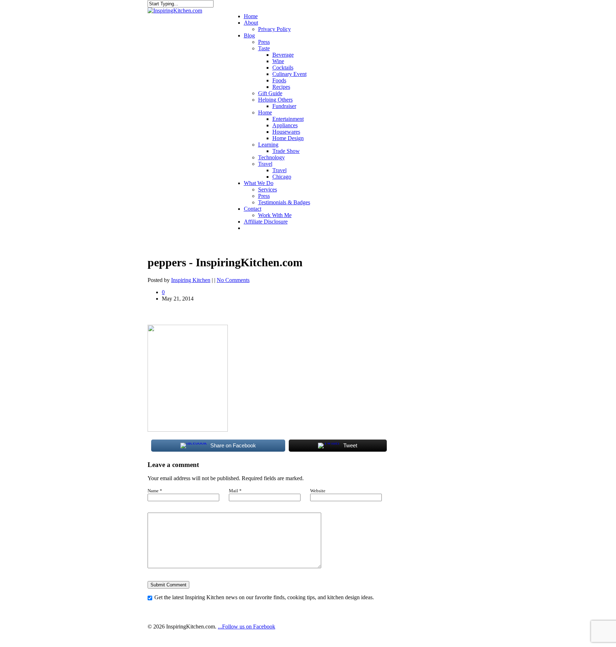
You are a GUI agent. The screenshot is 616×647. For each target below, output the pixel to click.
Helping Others (275, 100)
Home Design (288, 138)
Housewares (286, 132)
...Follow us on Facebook (246, 626)
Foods (279, 80)
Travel (265, 164)
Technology (271, 157)
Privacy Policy (274, 29)
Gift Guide (270, 93)
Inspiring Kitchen (190, 280)
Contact (252, 209)
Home (251, 16)
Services (267, 189)
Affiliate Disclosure (266, 222)
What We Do (258, 183)
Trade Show (286, 151)
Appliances (285, 125)
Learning (268, 145)
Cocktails (282, 68)
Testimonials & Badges (284, 202)
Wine (278, 61)
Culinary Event (289, 74)
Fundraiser (284, 106)
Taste (264, 48)
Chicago (281, 177)
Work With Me (275, 215)
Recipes (281, 87)
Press (264, 42)
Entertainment (288, 119)
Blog (249, 35)
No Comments (233, 280)
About (251, 23)
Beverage (283, 55)
